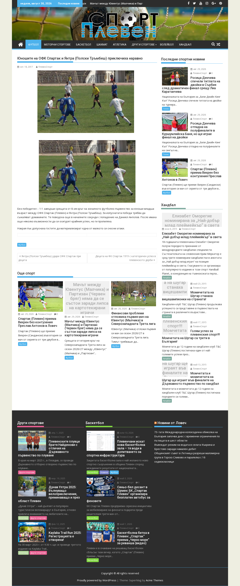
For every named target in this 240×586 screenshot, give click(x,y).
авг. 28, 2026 (120, 308)
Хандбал (185, 44)
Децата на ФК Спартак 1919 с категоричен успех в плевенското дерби (125, 258)
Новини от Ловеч (172, 423)
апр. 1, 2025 (57, 432)
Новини (104, 472)
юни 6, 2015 (170, 228)
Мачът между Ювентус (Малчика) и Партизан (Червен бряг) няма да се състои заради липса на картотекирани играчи (87, 298)
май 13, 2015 (199, 364)
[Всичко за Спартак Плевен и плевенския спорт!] (20, 44)
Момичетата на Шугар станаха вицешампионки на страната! (175, 289)
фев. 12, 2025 (58, 524)
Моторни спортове (57, 44)
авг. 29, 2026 (27, 314)
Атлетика (119, 44)
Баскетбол (83, 44)
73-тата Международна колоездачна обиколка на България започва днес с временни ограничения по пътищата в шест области (187, 436)
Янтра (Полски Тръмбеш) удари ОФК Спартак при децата (49, 258)
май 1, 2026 (125, 524)
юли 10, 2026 (126, 432)
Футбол (33, 44)
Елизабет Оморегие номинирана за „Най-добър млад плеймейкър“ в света (192, 221)
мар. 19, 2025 (58, 478)
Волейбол (167, 44)
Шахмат (102, 44)
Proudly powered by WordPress (96, 580)
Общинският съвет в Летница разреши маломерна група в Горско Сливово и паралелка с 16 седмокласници (186, 457)
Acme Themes (154, 580)
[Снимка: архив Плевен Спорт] (87, 201)
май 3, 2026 (125, 478)
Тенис (166, 108)
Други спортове (143, 44)
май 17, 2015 (199, 322)
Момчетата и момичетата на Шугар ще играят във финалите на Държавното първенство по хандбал (175, 370)
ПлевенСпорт (45, 66)
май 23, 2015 (199, 283)
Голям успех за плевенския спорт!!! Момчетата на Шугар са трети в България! (174, 328)
